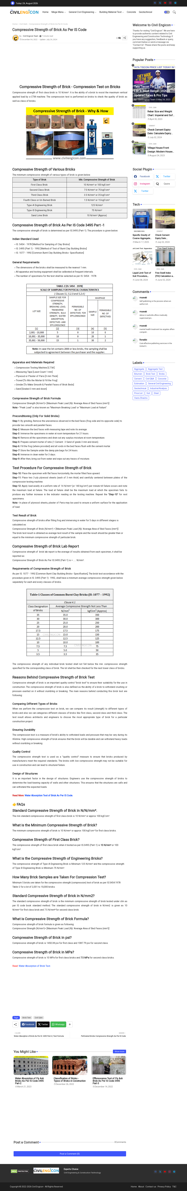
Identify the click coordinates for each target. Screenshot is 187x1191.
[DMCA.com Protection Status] (20, 1172)
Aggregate (139, 369)
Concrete (131, 12)
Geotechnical (145, 12)
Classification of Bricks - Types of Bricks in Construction (70, 1079)
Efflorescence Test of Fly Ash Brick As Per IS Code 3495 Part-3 (108, 1081)
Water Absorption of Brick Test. (31, 966)
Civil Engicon (37, 1186)
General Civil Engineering (81, 12)
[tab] (45, 12)
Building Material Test (110, 12)
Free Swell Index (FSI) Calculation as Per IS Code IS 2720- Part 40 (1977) (165, 275)
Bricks (162, 374)
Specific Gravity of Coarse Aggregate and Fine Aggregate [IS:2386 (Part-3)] (142, 237)
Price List (138, 393)
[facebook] (155, 3)
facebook (145, 176)
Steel (156, 393)
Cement (138, 379)
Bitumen (138, 374)
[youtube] (165, 3)
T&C (174, 1186)
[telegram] (175, 3)
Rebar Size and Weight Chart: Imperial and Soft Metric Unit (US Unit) (161, 113)
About (141, 1186)
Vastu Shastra (140, 398)
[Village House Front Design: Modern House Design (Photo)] (139, 148)
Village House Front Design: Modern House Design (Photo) (160, 149)
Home (45, 12)
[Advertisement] (69, 63)
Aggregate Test (155, 369)
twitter (166, 176)
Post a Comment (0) (70, 1153)
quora (167, 183)
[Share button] (70, 1024)
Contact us (151, 1186)
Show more (119, 1051)
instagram (145, 183)
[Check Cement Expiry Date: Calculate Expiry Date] (139, 130)
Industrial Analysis (158, 388)
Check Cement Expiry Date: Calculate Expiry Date (159, 131)
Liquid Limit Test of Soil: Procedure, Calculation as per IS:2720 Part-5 (142, 275)
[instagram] (170, 3)
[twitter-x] (160, 3)
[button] (167, 12)
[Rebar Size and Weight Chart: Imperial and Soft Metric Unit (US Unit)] (139, 111)
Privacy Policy (164, 1186)
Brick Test (26, 1018)
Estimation (139, 383)
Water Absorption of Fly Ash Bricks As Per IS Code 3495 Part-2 (29, 1081)
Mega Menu (57, 12)
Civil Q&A (23, 24)
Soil (148, 393)
